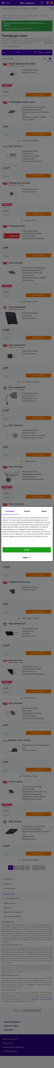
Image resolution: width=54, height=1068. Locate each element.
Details (27, 511)
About (44, 511)
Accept (27, 550)
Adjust (25, 557)
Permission (9, 511)
